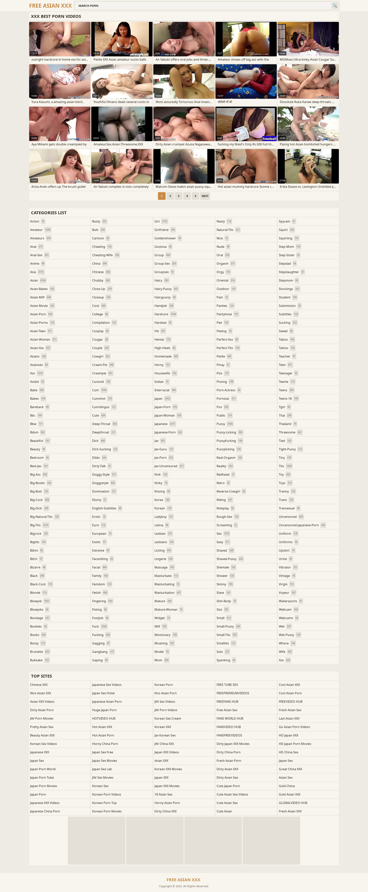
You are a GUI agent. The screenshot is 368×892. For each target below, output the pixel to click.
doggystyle (103, 483)
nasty (224, 221)
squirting (289, 238)
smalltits (226, 643)
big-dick (39, 508)
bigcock (39, 533)
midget (162, 618)
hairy (161, 280)
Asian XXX (161, 761)
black (37, 576)
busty (99, 221)
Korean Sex (100, 786)
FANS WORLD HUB (230, 718)
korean (162, 508)
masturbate (166, 576)
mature (163, 601)
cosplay (100, 331)
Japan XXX (161, 777)
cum (99, 390)
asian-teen (41, 331)
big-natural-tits (44, 517)
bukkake (39, 660)
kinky (160, 483)
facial (99, 567)
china (99, 263)
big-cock (39, 500)
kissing (162, 491)
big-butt (39, 491)
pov (222, 407)
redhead (225, 474)
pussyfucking (229, 441)
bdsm (37, 432)
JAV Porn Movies (41, 718)
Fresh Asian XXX (290, 811)
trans (286, 500)
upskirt (287, 550)
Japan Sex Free (102, 752)
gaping (100, 660)
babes (37, 398)
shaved (225, 550)
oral (223, 255)
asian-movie (42, 306)
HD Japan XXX (288, 735)
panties (225, 306)
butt (98, 230)
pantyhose (227, 314)
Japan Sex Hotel (103, 693)
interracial (165, 390)
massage (164, 567)
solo (223, 652)
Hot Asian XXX (102, 727)
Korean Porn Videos (106, 794)
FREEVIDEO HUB (290, 701)
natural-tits (228, 230)
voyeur (287, 593)
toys (285, 483)
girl (160, 221)
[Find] (335, 5)
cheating (102, 247)
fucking (101, 635)
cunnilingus (104, 407)
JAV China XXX (164, 744)
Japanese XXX (39, 752)
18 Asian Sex (163, 794)
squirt (286, 230)
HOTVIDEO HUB (103, 718)
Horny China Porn (105, 744)
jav (159, 441)
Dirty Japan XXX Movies (233, 744)
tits (285, 466)
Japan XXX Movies (167, 786)
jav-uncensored (169, 466)
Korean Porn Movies (107, 811)
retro (223, 483)
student (288, 297)
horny (162, 365)
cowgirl (101, 356)
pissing (225, 382)
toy (284, 474)
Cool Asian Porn (290, 693)
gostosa (163, 247)
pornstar (226, 398)
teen (285, 365)
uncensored (291, 517)
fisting (99, 609)
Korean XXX (162, 727)
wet (285, 626)
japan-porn (165, 407)
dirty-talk (101, 466)
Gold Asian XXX (289, 794)
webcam (288, 609)
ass (36, 373)
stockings (289, 289)
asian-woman (43, 339)
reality (224, 466)
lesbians (163, 542)
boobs (38, 635)
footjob (100, 618)
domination (104, 491)
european (101, 533)
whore (287, 643)
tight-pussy (290, 449)
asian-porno (42, 322)
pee (222, 322)
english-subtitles (106, 508)
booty (37, 643)
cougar (100, 339)
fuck (99, 626)
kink (160, 474)
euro (98, 525)
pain (222, 297)
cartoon (100, 238)
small (224, 618)
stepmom (288, 280)
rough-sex (227, 517)
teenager (288, 373)
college (100, 314)
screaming (227, 525)
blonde (38, 593)
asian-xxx (40, 348)
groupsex (164, 272)
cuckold (101, 382)
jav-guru (163, 449)
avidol (37, 382)
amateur (40, 230)
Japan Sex (37, 761)
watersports (290, 601)
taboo (286, 339)
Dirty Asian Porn (42, 710)
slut (222, 609)
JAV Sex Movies (102, 777)
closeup (101, 297)
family (100, 576)
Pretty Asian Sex (41, 727)
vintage (287, 576)
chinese (101, 272)
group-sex (165, 263)
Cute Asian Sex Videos (232, 794)
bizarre (37, 567)
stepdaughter (291, 272)
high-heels (164, 348)
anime (37, 263)
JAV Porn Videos (165, 710)
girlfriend (164, 230)
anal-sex (39, 255)
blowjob (39, 601)
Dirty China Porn (229, 752)
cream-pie (102, 365)
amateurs (40, 238)
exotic (99, 542)
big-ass (38, 474)
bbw (36, 424)
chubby (101, 280)
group (162, 255)
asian (38, 280)
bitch (36, 559)
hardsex (163, 322)
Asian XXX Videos (42, 701)
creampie (102, 373)
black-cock (41, 584)
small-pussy (228, 626)
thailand (287, 424)
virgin (286, 584)
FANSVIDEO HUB (229, 727)
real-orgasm (229, 457)
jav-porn (163, 457)
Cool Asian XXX (289, 685)
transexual (289, 508)
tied (285, 441)
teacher (287, 356)
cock (99, 306)
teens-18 (288, 398)
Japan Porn (38, 794)
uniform (288, 533)
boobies (38, 626)
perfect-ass (227, 339)
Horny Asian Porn (167, 803)
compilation (104, 322)
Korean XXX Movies (168, 769)
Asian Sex (285, 777)
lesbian (163, 533)
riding (224, 500)
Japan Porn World (43, 769)
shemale (226, 567)
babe (37, 390)
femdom (101, 584)
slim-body (226, 601)
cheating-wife (105, 255)
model (161, 652)
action (37, 221)
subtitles (288, 314)
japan (162, 398)
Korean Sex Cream (167, 718)
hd (159, 331)
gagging (101, 643)
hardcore (165, 314)
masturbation (167, 593)
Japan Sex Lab (102, 769)
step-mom (289, 247)
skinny (224, 584)
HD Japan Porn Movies (295, 744)
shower (225, 576)
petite (224, 356)
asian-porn (41, 314)
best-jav (39, 466)
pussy (225, 424)
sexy (223, 542)
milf (160, 626)
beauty (37, 449)
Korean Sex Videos (43, 744)
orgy (223, 272)
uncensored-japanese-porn (302, 525)
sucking (288, 322)
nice (222, 238)
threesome (290, 432)
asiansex (39, 365)
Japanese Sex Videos (107, 685)
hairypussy (165, 297)
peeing (224, 331)
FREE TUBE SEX (227, 685)
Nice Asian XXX (40, 693)
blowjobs (39, 609)
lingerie (163, 559)
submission (290, 306)
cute (98, 415)
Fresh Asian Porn (229, 761)
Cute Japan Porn (228, 786)
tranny (287, 491)
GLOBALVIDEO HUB (293, 803)
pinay (223, 365)
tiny (285, 457)
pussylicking (229, 449)
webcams (288, 618)
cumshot (102, 398)
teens (286, 390)
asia (37, 272)
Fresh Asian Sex (290, 710)
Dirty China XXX (165, 811)
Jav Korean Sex (165, 735)
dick (98, 441)
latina (161, 525)
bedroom (39, 457)
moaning (164, 643)
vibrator (288, 567)
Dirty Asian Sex (227, 777)
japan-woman (167, 415)
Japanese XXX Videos (45, 803)
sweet (286, 331)
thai (285, 415)
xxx (284, 660)
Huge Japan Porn (104, 710)
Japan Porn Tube (42, 777)
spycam (287, 221)
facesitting (102, 559)
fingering (102, 601)
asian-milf (40, 297)
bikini (36, 550)
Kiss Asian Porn (165, 693)
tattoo (287, 348)
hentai (162, 339)
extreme (100, 550)
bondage (39, 618)
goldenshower (167, 238)
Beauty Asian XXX (42, 735)
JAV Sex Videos (164, 701)
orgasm (226, 263)
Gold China (287, 786)
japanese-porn (168, 432)
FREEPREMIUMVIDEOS (233, 693)
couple (100, 348)
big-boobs (40, 483)
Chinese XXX (39, 685)
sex (223, 533)
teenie (287, 382)
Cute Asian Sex (227, 803)
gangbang (103, 652)
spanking (226, 660)
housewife (165, 373)
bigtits (38, 542)
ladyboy (163, 517)
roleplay (225, 508)
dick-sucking (104, 449)
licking (162, 550)
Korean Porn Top (104, 803)
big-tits (39, 525)
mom (161, 660)
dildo (99, 457)
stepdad (287, 263)
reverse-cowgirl (231, 491)
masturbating (166, 584)
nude (223, 247)
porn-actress (228, 390)
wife (285, 652)
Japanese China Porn (45, 811)
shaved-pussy (230, 559)
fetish (99, 593)
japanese (164, 424)
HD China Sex (288, 752)
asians (38, 356)
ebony (99, 500)
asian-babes (42, 289)
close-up (102, 289)
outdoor (226, 289)
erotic (99, 517)
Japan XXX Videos (166, 752)
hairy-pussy (166, 289)
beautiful (39, 441)
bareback (39, 407)
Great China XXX (290, 769)
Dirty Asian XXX (227, 769)
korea (161, 500)
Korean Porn (163, 685)
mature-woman (168, 609)
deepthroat (103, 432)
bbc (36, 415)
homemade (166, 356)
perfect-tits (228, 348)
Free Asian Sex (227, 710)
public (224, 415)
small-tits (227, 635)
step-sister (289, 255)
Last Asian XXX (289, 718)
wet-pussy (289, 635)
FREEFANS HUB (227, 701)
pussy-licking (229, 432)
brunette (39, 652)
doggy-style (104, 474)
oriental (226, 280)
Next (205, 196)
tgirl (284, 407)
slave (223, 593)
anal (36, 247)
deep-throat (104, 424)
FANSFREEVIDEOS (229, 735)
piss (223, 373)
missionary (165, 635)
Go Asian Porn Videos (294, 727)
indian (161, 382)
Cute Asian (224, 811)
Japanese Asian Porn (107, 701)
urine (285, 559)
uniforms (288, 542)
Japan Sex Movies (104, 761)
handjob (163, 306)
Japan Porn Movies (43, 786)
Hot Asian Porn (103, 735)
